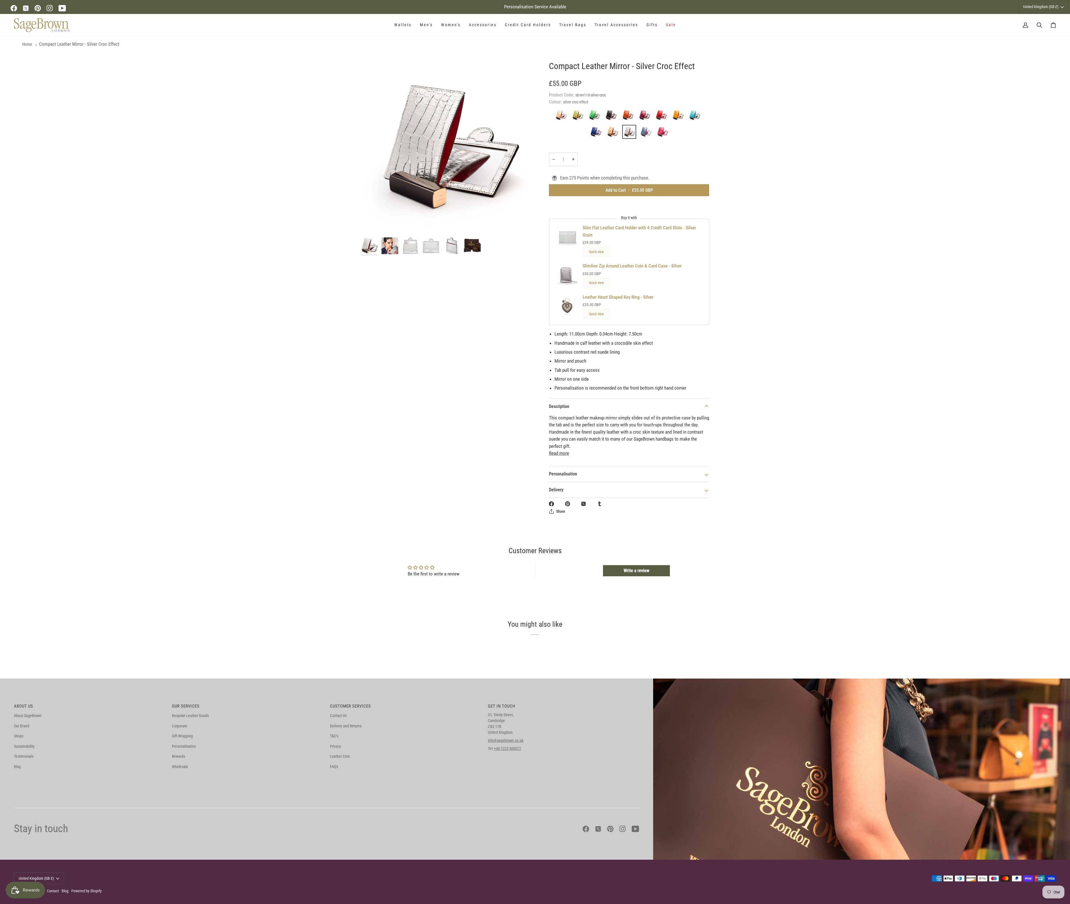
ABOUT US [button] (23, 706)
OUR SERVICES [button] (186, 706)
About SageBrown (28, 715)
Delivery (556, 489)
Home (27, 44)
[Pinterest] (38, 8)
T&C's (334, 736)
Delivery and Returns (345, 726)
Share (560, 511)
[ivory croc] (562, 116)
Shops (18, 736)
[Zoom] (448, 147)
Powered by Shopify (86, 891)
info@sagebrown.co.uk (505, 740)
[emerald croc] (595, 116)
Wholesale (180, 766)
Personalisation (563, 474)
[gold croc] (613, 133)
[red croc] (662, 116)
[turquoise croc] (696, 116)
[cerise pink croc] (663, 133)
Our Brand (21, 726)
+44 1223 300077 (507, 748)
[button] (403, 25)
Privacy (335, 746)
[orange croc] (629, 116)
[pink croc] (646, 116)
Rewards (178, 756)
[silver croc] (630, 133)
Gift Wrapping (182, 736)
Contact (53, 891)
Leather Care (340, 756)
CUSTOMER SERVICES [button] (350, 706)
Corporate (179, 726)
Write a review (636, 570)
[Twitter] (26, 8)
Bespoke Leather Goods (190, 715)
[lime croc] (579, 116)
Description (559, 406)
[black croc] (612, 116)
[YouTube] (62, 8)
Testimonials (23, 756)
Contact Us (338, 715)
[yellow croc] (679, 116)
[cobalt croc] (597, 133)
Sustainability (24, 746)
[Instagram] (50, 8)
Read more (559, 453)
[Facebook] (14, 8)
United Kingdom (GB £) (1040, 6)
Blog (17, 766)
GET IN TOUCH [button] (501, 706)
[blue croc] (647, 133)
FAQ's (334, 766)
